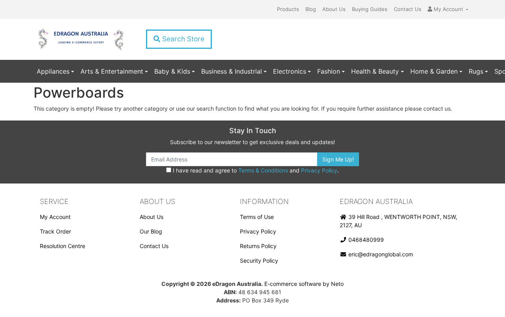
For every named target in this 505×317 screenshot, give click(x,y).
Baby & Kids (172, 71)
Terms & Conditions (263, 170)
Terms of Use (257, 216)
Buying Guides (369, 9)
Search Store (182, 39)
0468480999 (365, 239)
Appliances (53, 71)
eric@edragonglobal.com (380, 254)
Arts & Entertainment (111, 71)
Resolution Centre (62, 246)
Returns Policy (258, 246)
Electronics (289, 71)
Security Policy (259, 260)
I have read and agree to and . (255, 170)
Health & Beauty (375, 71)
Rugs (476, 71)
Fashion (328, 71)
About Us (334, 9)
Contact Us (407, 9)
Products (288, 9)
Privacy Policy (319, 170)
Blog (310, 9)
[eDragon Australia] (81, 39)
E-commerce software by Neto (304, 283)
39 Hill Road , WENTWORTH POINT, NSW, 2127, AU (398, 220)
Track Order (55, 231)
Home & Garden (434, 71)
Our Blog (151, 231)
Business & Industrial (231, 71)
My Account (55, 216)
